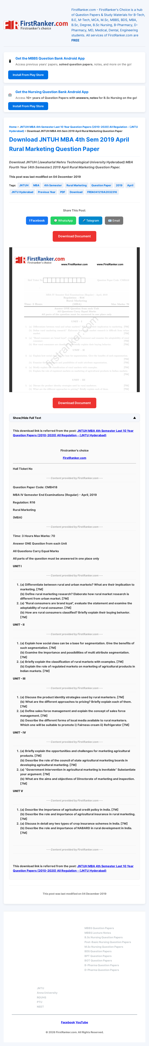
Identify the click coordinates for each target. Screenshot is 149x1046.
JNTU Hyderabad (22, 192)
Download (76, 192)
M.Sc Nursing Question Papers (103, 946)
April (130, 185)
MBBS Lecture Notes (97, 932)
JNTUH (24, 185)
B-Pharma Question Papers (101, 965)
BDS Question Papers (98, 951)
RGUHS (41, 997)
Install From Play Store (28, 75)
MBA (36, 185)
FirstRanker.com (74, 458)
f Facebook (37, 220)
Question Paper (101, 185)
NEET (40, 1006)
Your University (50, 981)
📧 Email (114, 220)
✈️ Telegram (90, 220)
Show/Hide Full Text (27, 418)
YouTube (82, 1022)
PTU (39, 1001)
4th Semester (53, 185)
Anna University (47, 992)
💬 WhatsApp (63, 220)
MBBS (88, 921)
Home (13, 126)
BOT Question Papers (98, 960)
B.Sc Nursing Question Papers (103, 937)
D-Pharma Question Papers (101, 969)
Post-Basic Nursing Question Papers (107, 942)
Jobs (78, 981)
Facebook (68, 1022)
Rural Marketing (77, 185)
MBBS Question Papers (99, 928)
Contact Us (102, 981)
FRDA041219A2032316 (102, 192)
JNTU (40, 988)
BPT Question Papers (98, 955)
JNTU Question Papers (56, 921)
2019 (119, 185)
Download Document (74, 236)
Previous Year (46, 192)
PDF (62, 192)
